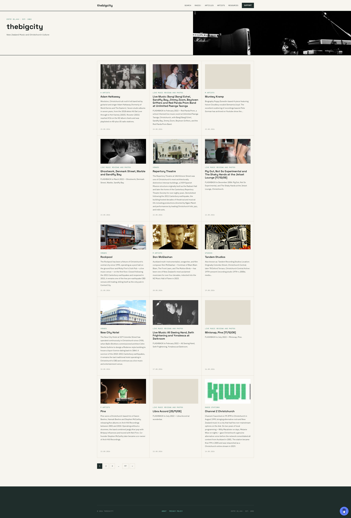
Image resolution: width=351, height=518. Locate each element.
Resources (233, 5)
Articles (209, 5)
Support (248, 5)
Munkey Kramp (214, 96)
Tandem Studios (215, 257)
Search (188, 5)
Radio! (198, 5)
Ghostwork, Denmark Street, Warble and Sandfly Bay (123, 173)
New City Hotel (110, 332)
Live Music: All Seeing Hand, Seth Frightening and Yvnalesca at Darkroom (173, 335)
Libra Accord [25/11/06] (167, 411)
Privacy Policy (176, 511)
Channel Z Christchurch (220, 411)
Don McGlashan (162, 257)
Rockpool (106, 257)
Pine (103, 411)
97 (125, 466)
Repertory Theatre (164, 171)
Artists (221, 5)
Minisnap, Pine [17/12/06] (220, 332)
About (164, 511)
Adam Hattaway (110, 96)
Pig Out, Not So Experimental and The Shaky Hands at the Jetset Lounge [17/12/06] (226, 174)
